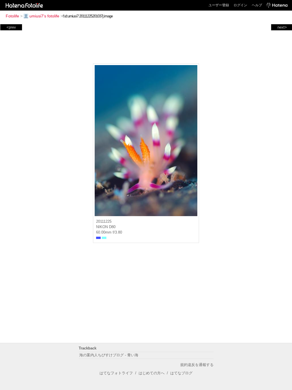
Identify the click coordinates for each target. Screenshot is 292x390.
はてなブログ (181, 373)
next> (282, 27)
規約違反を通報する (197, 365)
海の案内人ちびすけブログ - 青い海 (108, 355)
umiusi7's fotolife (44, 16)
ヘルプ (257, 5)
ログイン (240, 5)
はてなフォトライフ (116, 373)
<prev (11, 27)
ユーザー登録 (218, 5)
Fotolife (12, 16)
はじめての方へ (152, 373)
